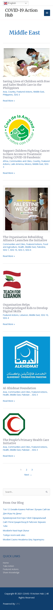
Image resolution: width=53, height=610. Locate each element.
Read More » (9, 100)
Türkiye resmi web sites (14, 535)
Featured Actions (24, 91)
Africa (5, 161)
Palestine (41, 247)
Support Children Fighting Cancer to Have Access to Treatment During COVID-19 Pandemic (26, 154)
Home (6, 562)
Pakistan (26, 394)
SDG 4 (6, 318)
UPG (17, 603)
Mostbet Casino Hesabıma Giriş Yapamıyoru (23, 539)
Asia (5, 91)
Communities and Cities (20, 161)
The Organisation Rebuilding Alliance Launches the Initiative (25, 238)
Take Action (8, 566)
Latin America (17, 164)
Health (21, 247)
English (11, 3)
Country (11, 91)
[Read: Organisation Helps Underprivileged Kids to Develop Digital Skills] (12, 284)
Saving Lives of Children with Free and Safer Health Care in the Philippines (26, 85)
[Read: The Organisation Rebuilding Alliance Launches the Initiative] (26, 208)
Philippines (8, 94)
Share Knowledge (11, 572)
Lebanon (24, 315)
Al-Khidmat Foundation (19, 388)
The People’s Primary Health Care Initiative (26, 441)
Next (28, 474)
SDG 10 (13, 249)
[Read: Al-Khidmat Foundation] (26, 359)
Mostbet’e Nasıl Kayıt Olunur (16, 530)
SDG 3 (17, 94)
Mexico (28, 164)
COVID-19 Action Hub (21, 13)
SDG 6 (28, 249)
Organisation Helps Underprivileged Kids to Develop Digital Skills (25, 308)
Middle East (38, 91)
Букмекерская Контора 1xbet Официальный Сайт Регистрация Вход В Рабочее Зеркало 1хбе (24, 521)
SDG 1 (6, 249)
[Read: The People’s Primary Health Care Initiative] (14, 424)
